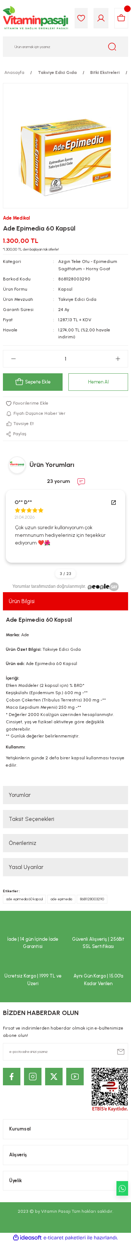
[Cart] (121, 18)
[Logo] (36, 18)
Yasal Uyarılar (26, 867)
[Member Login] (101, 18)
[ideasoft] (27, 1238)
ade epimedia (61, 899)
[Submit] (120, 1052)
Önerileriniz (22, 843)
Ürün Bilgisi (22, 601)
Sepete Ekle (38, 382)
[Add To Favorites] (65, 403)
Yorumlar (20, 795)
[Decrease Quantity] (13, 358)
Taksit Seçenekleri (31, 819)
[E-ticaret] (64, 1237)
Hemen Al (98, 382)
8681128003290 (92, 899)
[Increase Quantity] (118, 358)
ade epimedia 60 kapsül (24, 899)
